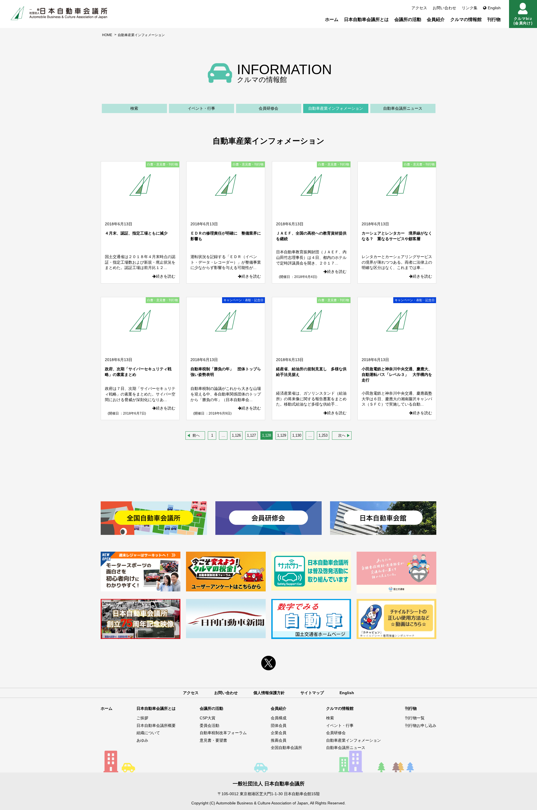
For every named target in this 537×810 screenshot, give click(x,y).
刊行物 (494, 19)
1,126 (236, 435)
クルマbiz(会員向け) (523, 21)
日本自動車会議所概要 (156, 725)
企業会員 (278, 733)
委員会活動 (209, 725)
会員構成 (278, 718)
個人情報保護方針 (269, 692)
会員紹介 (436, 19)
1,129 (281, 435)
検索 (134, 108)
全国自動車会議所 (286, 747)
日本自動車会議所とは (366, 19)
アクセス (419, 8)
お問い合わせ (444, 8)
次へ (341, 435)
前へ (196, 435)
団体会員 (278, 725)
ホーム (331, 19)
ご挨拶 (142, 718)
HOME (107, 35)
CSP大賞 (207, 718)
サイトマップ (312, 692)
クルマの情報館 (466, 19)
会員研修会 (268, 108)
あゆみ (142, 740)
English (494, 8)
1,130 (296, 435)
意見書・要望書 (213, 740)
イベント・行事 (201, 108)
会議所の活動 (407, 19)
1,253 (323, 435)
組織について (148, 733)
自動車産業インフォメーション (335, 108)
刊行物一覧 (415, 718)
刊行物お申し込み (420, 725)
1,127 (251, 435)
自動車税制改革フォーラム (223, 733)
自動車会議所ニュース (402, 108)
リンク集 (469, 8)
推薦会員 (278, 740)
